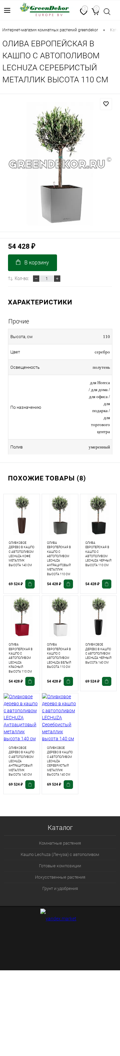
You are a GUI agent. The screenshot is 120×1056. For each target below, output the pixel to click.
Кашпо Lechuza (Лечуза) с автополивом (60, 854)
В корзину (36, 262)
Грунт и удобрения (60, 888)
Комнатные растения (60, 843)
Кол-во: (22, 278)
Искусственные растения (60, 877)
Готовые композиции (60, 865)
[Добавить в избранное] (106, 104)
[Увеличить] (60, 164)
